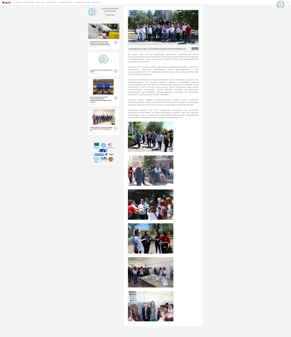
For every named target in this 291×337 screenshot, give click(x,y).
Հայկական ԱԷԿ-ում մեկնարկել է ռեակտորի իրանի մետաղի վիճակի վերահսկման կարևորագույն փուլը (100, 43)
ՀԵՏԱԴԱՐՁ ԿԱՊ (96, 2)
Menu (288, 2)
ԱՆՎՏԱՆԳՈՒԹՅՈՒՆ (51, 2)
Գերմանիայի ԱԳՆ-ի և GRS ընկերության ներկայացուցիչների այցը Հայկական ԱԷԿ (101, 129)
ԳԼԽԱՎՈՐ (18, 2)
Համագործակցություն (66, 2)
